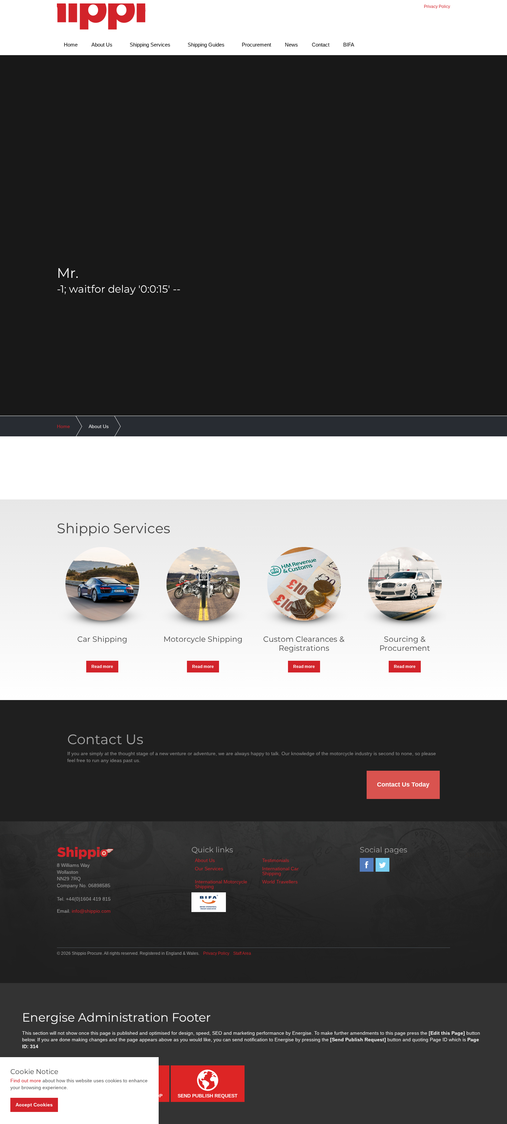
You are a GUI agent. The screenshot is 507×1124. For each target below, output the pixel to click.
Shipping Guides (206, 45)
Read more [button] (102, 666)
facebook (367, 865)
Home (71, 45)
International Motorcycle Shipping (221, 884)
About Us (101, 45)
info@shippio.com (91, 911)
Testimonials (275, 860)
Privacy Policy (437, 6)
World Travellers (280, 881)
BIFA (348, 45)
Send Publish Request (208, 1095)
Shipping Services (150, 45)
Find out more (25, 1080)
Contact (320, 45)
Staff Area (242, 953)
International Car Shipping (280, 871)
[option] (253, 280)
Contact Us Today (403, 784)
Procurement (256, 45)
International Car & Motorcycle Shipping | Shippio (101, 17)
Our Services (209, 868)
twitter (382, 865)
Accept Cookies (34, 1104)
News (291, 45)
